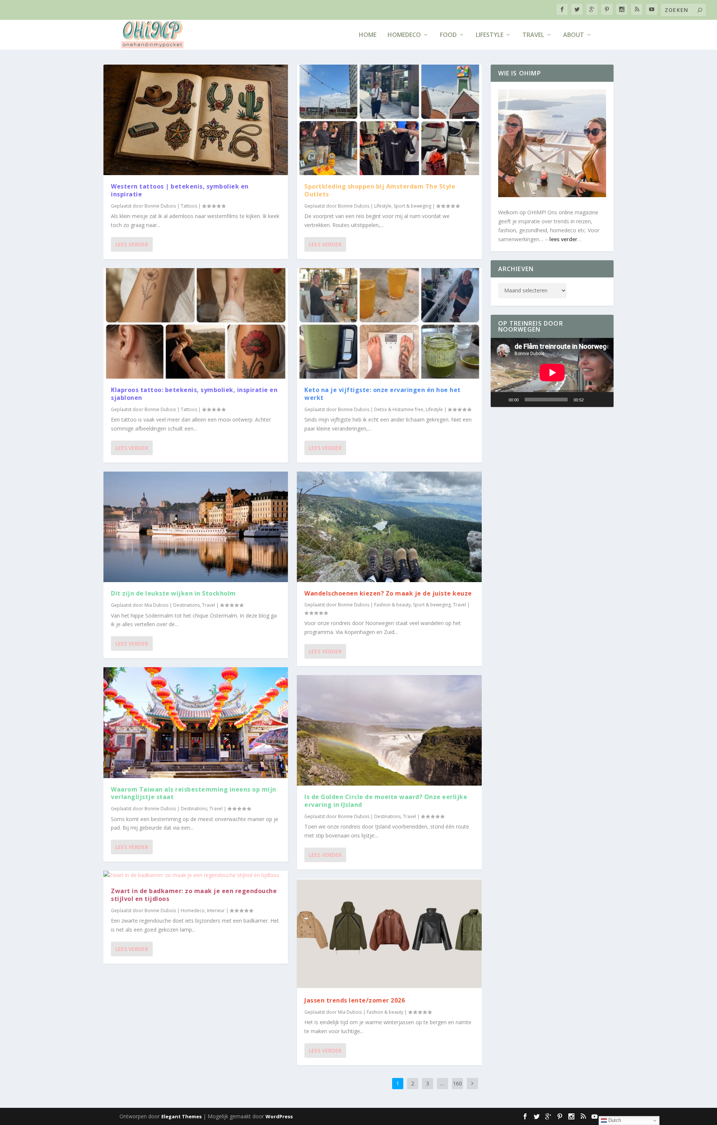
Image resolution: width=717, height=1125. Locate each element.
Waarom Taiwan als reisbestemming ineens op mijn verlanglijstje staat (193, 793)
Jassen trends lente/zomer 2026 (354, 1000)
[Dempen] (592, 399)
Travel (533, 35)
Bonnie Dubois (160, 206)
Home (367, 35)
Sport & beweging (412, 206)
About (573, 35)
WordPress (279, 1116)
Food (448, 35)
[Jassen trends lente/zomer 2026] (389, 934)
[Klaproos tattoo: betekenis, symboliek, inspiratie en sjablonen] (195, 323)
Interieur (216, 910)
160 (457, 1083)
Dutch (614, 1120)
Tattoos (189, 206)
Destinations (186, 605)
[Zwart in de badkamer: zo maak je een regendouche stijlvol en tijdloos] (195, 875)
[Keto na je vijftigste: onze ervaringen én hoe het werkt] (389, 323)
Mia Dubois (156, 605)
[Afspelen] (500, 399)
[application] (552, 372)
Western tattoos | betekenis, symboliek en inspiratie (180, 190)
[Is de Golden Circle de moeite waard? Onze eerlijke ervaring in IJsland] (389, 730)
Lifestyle (489, 35)
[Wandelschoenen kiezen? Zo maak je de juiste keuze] (389, 527)
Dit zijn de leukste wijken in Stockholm (174, 593)
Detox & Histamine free (398, 409)
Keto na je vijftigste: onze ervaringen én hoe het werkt (382, 394)
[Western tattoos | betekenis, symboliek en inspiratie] (195, 120)
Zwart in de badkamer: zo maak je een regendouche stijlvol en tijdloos (194, 895)
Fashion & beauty (392, 605)
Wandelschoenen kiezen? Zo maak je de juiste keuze (388, 593)
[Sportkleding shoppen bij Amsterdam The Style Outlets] (389, 120)
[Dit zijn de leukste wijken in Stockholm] (195, 527)
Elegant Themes (181, 1116)
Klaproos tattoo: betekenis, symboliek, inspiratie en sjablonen (194, 394)
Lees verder (131, 244)
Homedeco (404, 35)
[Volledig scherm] (604, 399)
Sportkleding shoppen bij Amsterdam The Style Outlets (379, 190)
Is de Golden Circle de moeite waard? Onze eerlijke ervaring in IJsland (385, 801)
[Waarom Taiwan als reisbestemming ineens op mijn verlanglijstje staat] (195, 722)
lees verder (563, 239)
